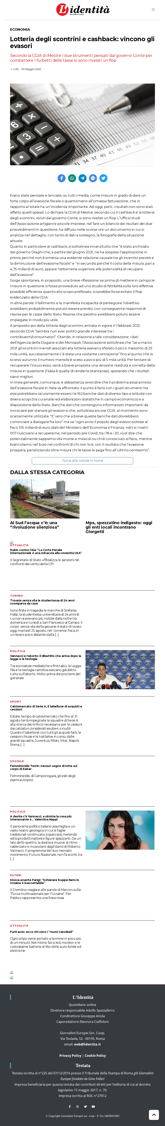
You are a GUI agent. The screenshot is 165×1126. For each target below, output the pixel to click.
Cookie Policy (95, 1055)
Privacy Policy (70, 1055)
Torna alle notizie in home (82, 461)
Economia (20, 29)
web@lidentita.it (87, 1044)
